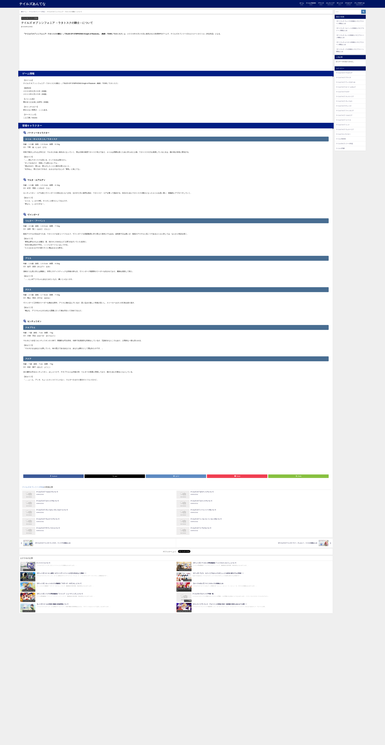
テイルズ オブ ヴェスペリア (345, 129)
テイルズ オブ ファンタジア (345, 110)
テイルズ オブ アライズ (343, 77)
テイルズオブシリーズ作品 (29, 18)
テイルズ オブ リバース (343, 120)
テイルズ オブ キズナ (343, 91)
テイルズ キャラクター (343, 134)
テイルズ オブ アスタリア (344, 72)
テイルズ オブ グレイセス (344, 101)
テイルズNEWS (341, 139)
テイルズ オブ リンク (343, 124)
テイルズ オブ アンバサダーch (345, 82)
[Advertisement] (100, 52)
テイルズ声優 (340, 148)
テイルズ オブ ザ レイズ (343, 106)
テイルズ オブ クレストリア (345, 96)
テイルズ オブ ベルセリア (344, 115)
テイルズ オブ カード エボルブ (346, 87)
